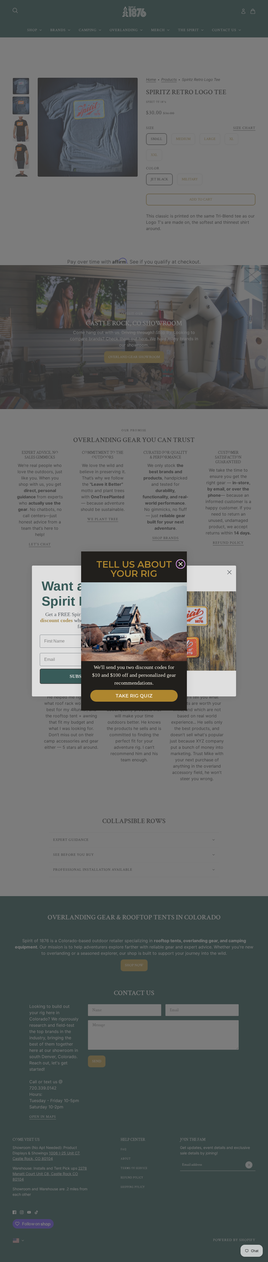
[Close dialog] (180, 564)
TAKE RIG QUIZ (134, 696)
